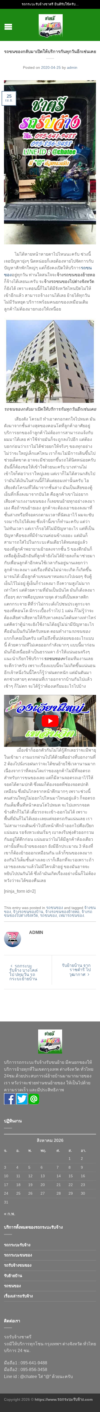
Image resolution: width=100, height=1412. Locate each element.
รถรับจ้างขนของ (17, 1265)
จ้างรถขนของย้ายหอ (62, 912)
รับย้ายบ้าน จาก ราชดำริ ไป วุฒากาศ (76, 970)
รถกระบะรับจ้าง (17, 1245)
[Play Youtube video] (50, 721)
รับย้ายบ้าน (13, 1276)
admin (72, 67)
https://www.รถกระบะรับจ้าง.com (64, 1399)
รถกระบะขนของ (18, 1255)
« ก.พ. (9, 1214)
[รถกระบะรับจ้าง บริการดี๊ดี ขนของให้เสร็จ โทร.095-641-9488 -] (50, 25)
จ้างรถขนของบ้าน (28, 912)
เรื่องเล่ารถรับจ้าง (18, 1296)
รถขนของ (54, 908)
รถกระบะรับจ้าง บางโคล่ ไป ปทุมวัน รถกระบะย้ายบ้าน (23, 972)
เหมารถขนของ (71, 915)
